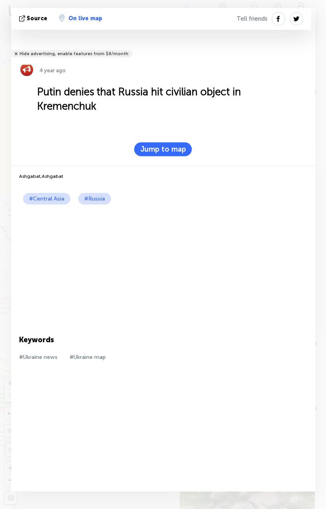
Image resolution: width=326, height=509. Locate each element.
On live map (85, 18)
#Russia (94, 198)
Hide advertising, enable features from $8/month (73, 53)
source (37, 18)
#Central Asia (46, 198)
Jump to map (163, 149)
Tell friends (252, 18)
